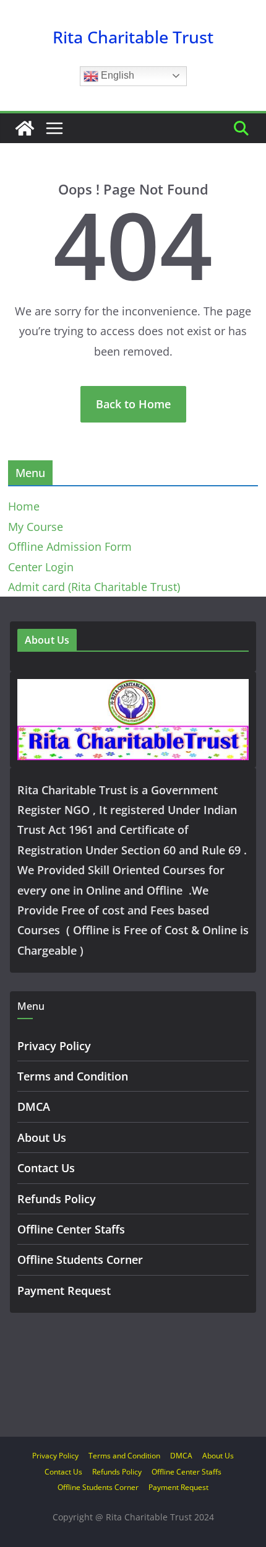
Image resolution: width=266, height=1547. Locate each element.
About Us (41, 1137)
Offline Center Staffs (71, 1229)
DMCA (33, 1106)
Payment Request (64, 1290)
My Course (35, 526)
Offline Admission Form (70, 546)
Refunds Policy (56, 1198)
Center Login (41, 566)
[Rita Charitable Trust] (25, 128)
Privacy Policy (54, 1045)
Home (24, 506)
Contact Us (46, 1167)
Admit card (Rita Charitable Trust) (94, 586)
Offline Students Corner (80, 1259)
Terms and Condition (72, 1076)
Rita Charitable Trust (133, 36)
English (116, 75)
